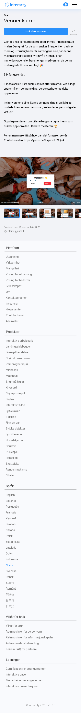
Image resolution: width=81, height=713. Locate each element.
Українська (13, 541)
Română (11, 588)
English (10, 494)
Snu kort (11, 446)
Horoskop (12, 457)
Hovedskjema (14, 440)
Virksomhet (13, 262)
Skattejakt (12, 463)
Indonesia (12, 559)
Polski (9, 535)
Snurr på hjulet (15, 381)
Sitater (10, 475)
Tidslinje (11, 416)
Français (11, 512)
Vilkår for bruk (14, 625)
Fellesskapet (13, 286)
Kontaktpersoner (16, 297)
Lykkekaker (13, 411)
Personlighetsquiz (17, 364)
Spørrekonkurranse (18, 358)
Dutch (9, 553)
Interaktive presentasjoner (22, 686)
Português (12, 506)
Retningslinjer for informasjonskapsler (29, 637)
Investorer (12, 303)
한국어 (10, 600)
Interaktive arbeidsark (19, 340)
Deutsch (11, 524)
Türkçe (10, 594)
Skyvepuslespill (15, 393)
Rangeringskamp (16, 469)
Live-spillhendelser (17, 352)
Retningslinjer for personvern (24, 631)
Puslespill (11, 452)
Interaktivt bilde (15, 405)
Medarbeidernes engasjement (24, 680)
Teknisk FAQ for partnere (21, 649)
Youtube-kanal (15, 315)
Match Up (12, 375)
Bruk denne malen (36, 31)
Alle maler (12, 321)
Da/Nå (10, 399)
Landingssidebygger (18, 346)
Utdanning (12, 256)
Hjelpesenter (14, 309)
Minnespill (12, 370)
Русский (11, 518)
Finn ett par (13, 422)
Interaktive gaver (16, 674)
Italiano (10, 530)
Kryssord (11, 387)
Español (11, 500)
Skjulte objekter (15, 428)
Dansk (10, 576)
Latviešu (11, 547)
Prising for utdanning (19, 274)
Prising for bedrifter (18, 280)
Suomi (10, 582)
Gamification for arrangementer (26, 668)
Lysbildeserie (14, 434)
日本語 (10, 606)
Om (8, 291)
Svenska (11, 571)
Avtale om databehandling (22, 643)
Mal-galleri (12, 268)
